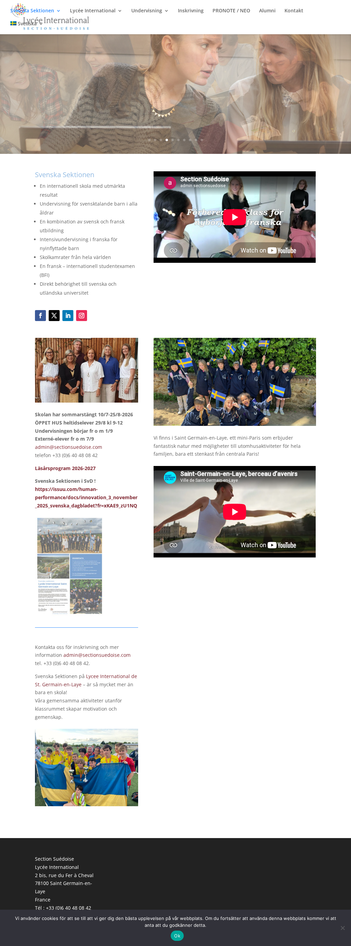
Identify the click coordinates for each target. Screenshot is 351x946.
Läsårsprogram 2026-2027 (65, 468)
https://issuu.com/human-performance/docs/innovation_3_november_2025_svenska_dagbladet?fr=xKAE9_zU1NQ (86, 497)
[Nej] (342, 927)
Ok (177, 935)
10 (202, 140)
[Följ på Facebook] (40, 315)
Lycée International (93, 11)
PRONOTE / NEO (231, 11)
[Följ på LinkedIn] (67, 315)
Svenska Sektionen (32, 11)
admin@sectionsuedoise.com (69, 447)
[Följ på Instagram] (81, 315)
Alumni (267, 11)
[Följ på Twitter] (54, 315)
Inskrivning (191, 11)
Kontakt (294, 11)
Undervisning (146, 11)
